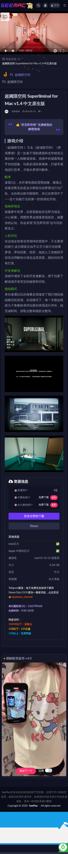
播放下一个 (26, 771)
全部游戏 (16, 111)
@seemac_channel (22, 597)
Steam (34, 526)
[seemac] (7, 111)
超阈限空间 (20, 74)
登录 (56, 5)
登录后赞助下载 (34, 516)
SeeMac (33, 806)
